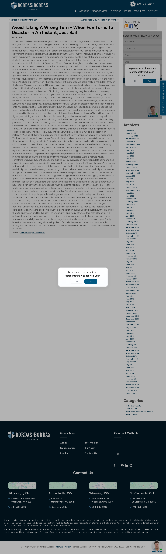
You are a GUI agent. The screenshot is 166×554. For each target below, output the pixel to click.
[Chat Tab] (83, 277)
